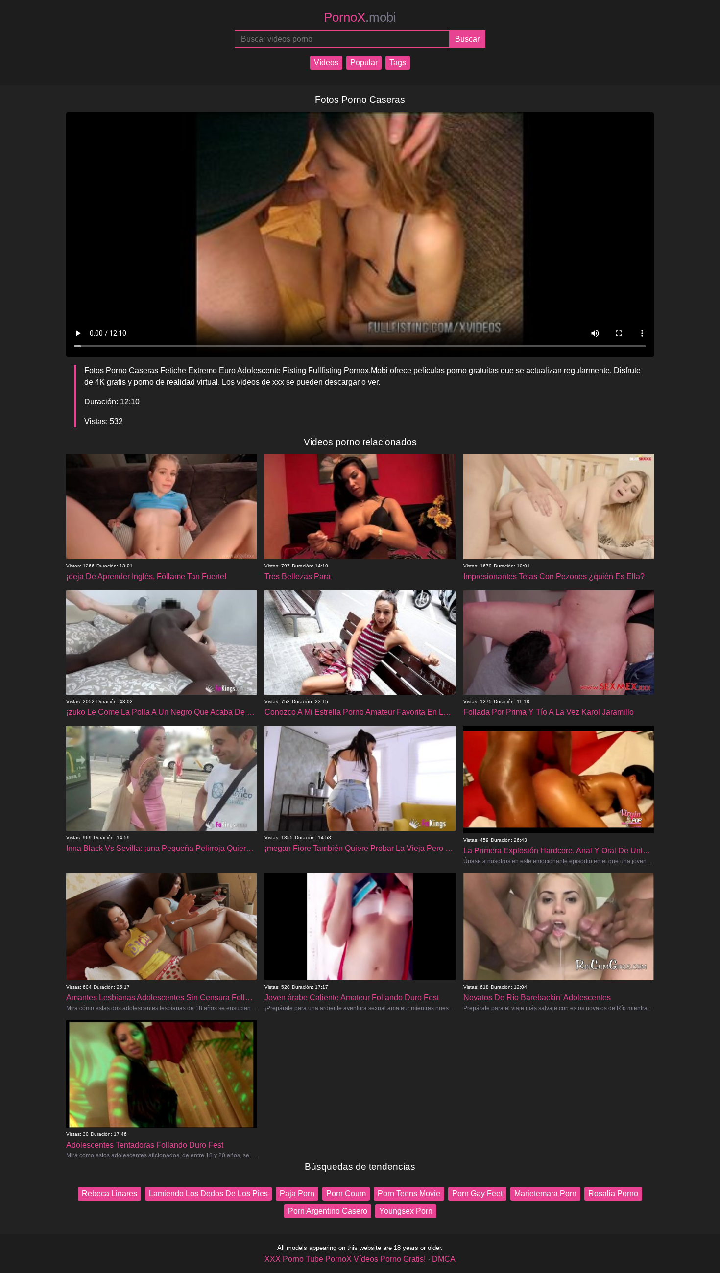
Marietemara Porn (545, 1193)
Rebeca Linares (109, 1193)
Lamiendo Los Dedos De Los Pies (208, 1193)
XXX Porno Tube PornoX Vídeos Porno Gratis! (345, 1259)
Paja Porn (297, 1193)
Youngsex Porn (405, 1211)
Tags (397, 62)
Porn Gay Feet (477, 1193)
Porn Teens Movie (409, 1193)
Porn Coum (346, 1193)
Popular (364, 62)
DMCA (444, 1259)
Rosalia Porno (613, 1193)
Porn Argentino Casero (327, 1211)
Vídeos (326, 62)
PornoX (360, 17)
